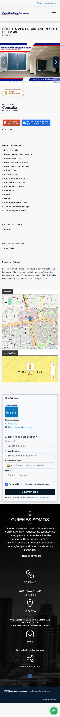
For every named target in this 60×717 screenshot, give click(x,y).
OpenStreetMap (51, 348)
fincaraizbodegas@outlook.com (20, 427)
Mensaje (9, 470)
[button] (9, 82)
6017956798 (30, 595)
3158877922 (12, 423)
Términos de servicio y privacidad (38, 497)
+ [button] (6, 298)
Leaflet (36, 348)
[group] (30, 62)
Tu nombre (10, 441)
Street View (14, 93)
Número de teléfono (13, 461)
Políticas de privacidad (30, 556)
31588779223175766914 (30, 591)
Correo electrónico (13, 451)
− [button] (6, 302)
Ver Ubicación (25, 372)
